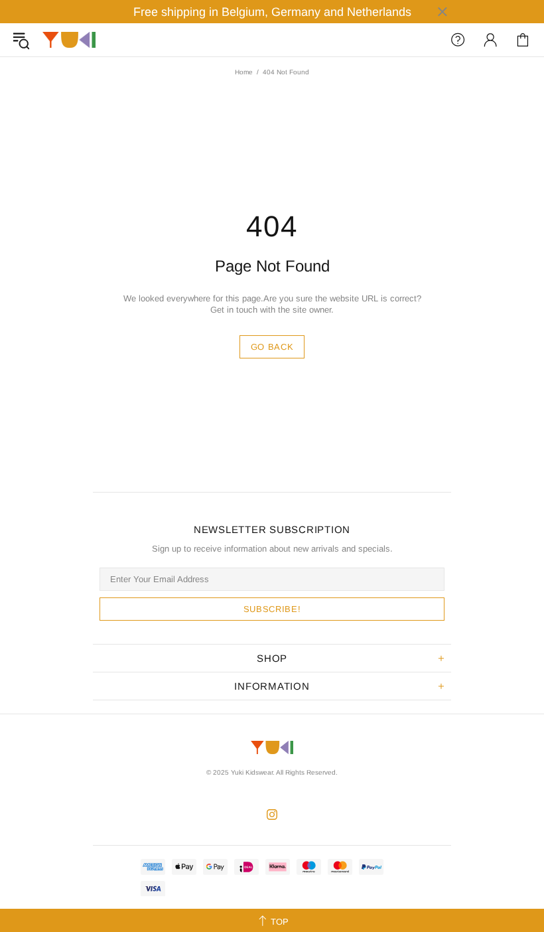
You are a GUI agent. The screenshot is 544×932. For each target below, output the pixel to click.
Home (244, 72)
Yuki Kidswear (69, 40)
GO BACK (272, 347)
